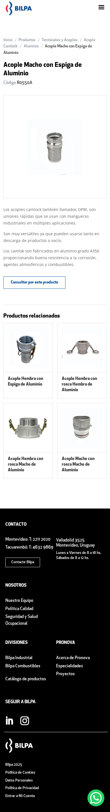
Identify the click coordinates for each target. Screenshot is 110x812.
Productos (27, 40)
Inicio (7, 40)
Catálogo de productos (25, 679)
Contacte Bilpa (22, 562)
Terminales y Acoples (60, 40)
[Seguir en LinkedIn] (9, 721)
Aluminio (31, 46)
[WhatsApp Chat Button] (95, 797)
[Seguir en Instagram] (24, 721)
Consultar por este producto (34, 282)
